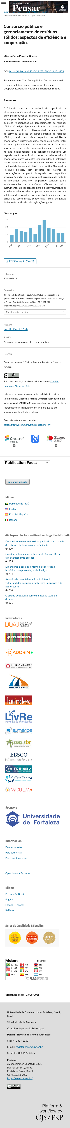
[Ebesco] (18, 759)
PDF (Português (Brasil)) (21, 261)
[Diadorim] (20, 656)
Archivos (17, 11)
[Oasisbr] (18, 748)
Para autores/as (13, 852)
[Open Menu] (3, 3)
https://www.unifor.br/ (19, 1078)
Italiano (13, 519)
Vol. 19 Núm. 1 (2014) (38, 11)
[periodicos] (18, 640)
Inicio (6, 11)
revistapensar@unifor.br (29, 1046)
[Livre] (18, 722)
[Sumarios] (18, 733)
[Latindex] (18, 704)
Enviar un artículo (17, 481)
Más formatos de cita (17, 312)
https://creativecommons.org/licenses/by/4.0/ (27, 424)
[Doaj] (18, 625)
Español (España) (14, 904)
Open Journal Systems (17, 873)
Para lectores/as (13, 847)
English (13, 508)
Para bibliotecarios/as (16, 858)
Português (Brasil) (19, 503)
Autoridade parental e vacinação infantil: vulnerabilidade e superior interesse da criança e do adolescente (33, 583)
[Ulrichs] (18, 668)
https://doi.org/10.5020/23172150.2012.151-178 (36, 71)
